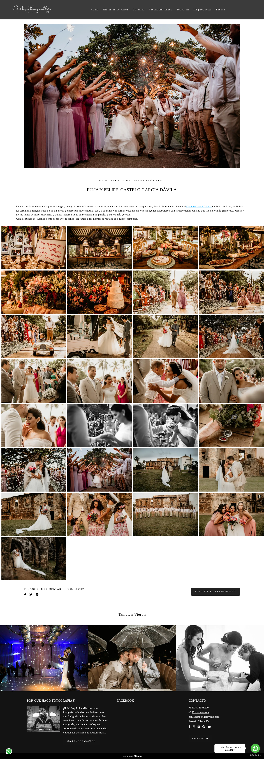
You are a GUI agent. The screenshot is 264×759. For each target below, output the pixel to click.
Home (94, 9)
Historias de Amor (115, 9)
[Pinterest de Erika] (203, 726)
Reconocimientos (160, 9)
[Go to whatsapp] (255, 748)
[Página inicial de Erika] (38, 9)
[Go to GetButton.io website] (255, 755)
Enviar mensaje (200, 712)
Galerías (138, 9)
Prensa (220, 9)
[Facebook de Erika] (189, 726)
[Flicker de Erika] (199, 726)
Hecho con (132, 756)
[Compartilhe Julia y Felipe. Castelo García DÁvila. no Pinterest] (37, 594)
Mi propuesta (202, 9)
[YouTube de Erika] (209, 726)
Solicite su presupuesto (215, 591)
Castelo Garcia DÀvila (199, 206)
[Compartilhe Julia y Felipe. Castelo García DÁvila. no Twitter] (30, 594)
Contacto (200, 738)
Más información (81, 741)
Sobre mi (183, 9)
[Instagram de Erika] (194, 726)
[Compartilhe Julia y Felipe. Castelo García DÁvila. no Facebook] (25, 594)
